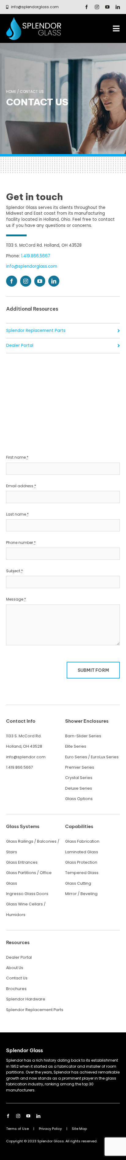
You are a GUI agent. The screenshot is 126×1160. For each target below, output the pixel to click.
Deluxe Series (78, 788)
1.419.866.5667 (35, 256)
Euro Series (76, 757)
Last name (17, 514)
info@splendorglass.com (31, 266)
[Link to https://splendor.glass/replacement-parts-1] (118, 330)
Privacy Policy (50, 1128)
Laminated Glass (81, 852)
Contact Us (17, 978)
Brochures (16, 988)
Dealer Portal (19, 345)
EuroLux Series (105, 757)
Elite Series (75, 746)
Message (16, 599)
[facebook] (86, 7)
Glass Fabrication (82, 841)
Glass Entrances (22, 862)
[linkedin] (118, 7)
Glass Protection (81, 862)
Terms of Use (17, 1128)
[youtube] (107, 7)
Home (11, 91)
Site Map (79, 1128)
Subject (14, 570)
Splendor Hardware (25, 999)
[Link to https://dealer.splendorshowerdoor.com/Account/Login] (118, 345)
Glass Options (79, 798)
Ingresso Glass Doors (27, 893)
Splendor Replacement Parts (35, 330)
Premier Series (79, 767)
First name (17, 457)
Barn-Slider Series (83, 736)
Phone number (21, 542)
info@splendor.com (26, 757)
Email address (21, 485)
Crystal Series (78, 777)
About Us (14, 967)
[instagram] (97, 7)
